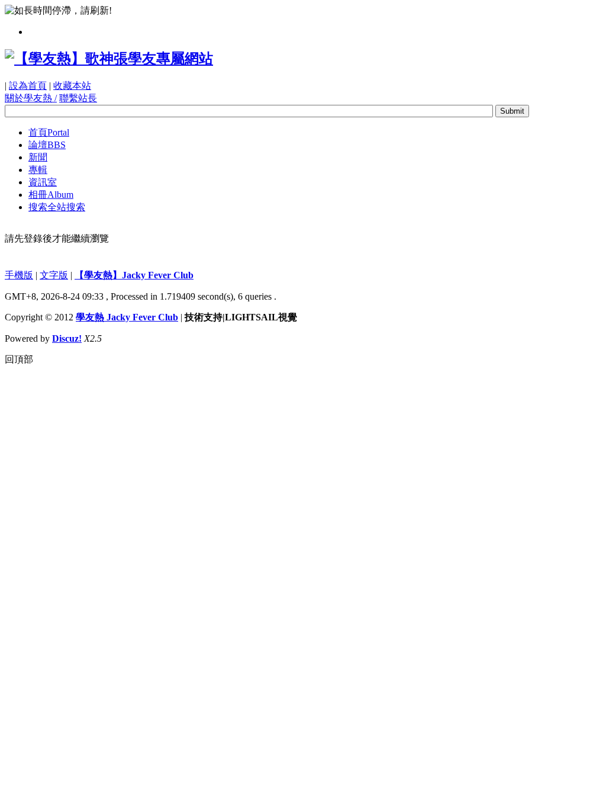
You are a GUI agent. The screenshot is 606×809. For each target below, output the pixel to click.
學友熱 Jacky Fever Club (127, 317)
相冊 (50, 195)
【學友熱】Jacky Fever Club (134, 275)
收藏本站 (72, 86)
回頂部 (19, 359)
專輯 (37, 170)
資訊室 (42, 182)
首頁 (48, 132)
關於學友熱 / (31, 98)
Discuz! (67, 338)
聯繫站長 (78, 98)
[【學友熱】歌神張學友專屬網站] (109, 58)
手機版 (19, 275)
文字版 (54, 275)
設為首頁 (28, 86)
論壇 (47, 145)
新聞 (37, 157)
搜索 (56, 207)
